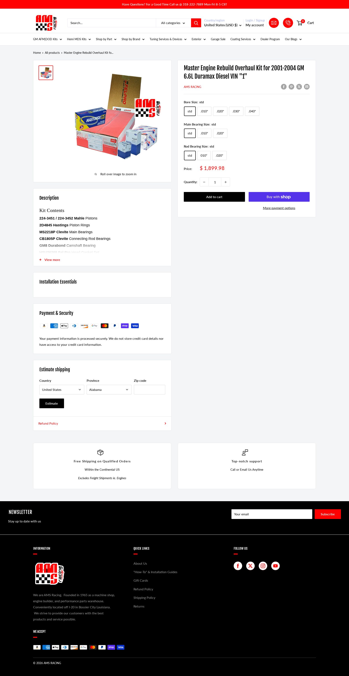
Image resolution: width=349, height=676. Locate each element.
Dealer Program (270, 39)
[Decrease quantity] (204, 182)
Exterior (196, 39)
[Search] (196, 22)
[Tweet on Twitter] (299, 86)
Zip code (140, 380)
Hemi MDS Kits (76, 39)
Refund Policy (48, 423)
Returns (139, 606)
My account (255, 25)
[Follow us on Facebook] (239, 566)
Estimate (51, 403)
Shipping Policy (144, 597)
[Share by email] (307, 86)
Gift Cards (141, 580)
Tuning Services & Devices (166, 39)
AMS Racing (192, 87)
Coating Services (240, 39)
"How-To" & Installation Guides (155, 572)
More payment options (279, 208)
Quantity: (190, 182)
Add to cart (214, 197)
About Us (140, 563)
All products (52, 52)
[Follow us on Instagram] (264, 566)
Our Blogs (291, 39)
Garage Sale (218, 39)
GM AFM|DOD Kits (45, 39)
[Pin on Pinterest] (291, 86)
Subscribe (328, 514)
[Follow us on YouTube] (276, 566)
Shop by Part (104, 39)
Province (93, 380)
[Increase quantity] (225, 182)
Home (37, 52)
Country (45, 380)
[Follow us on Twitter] (251, 566)
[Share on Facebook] (284, 86)
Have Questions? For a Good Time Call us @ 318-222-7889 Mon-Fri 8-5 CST (174, 4)
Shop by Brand (131, 39)
